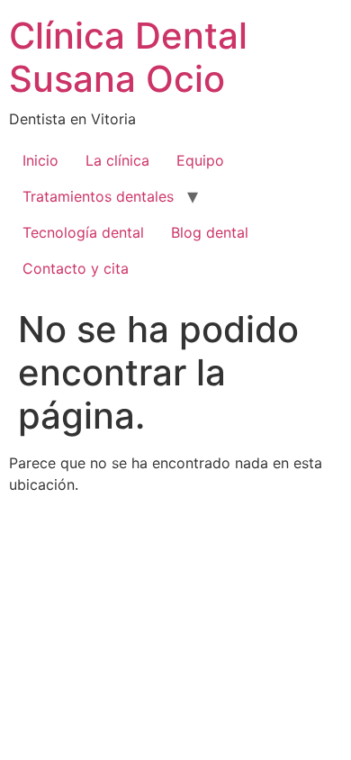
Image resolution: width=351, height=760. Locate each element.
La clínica (117, 160)
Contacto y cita (75, 268)
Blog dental (209, 232)
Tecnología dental (83, 232)
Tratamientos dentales (98, 196)
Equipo (200, 160)
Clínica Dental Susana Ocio (128, 57)
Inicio (40, 160)
